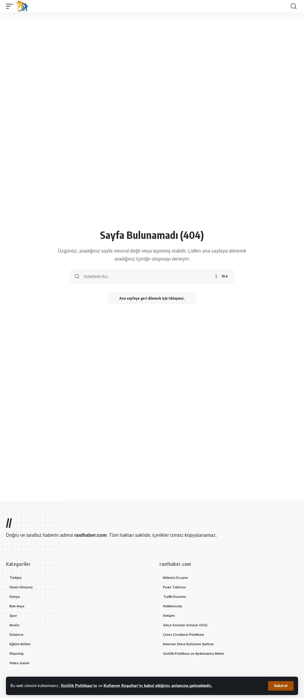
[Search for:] (147, 276)
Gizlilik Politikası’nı (79, 685)
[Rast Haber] (22, 6)
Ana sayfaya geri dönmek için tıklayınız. (152, 298)
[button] (281, 686)
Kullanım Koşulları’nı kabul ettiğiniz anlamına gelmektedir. (158, 685)
